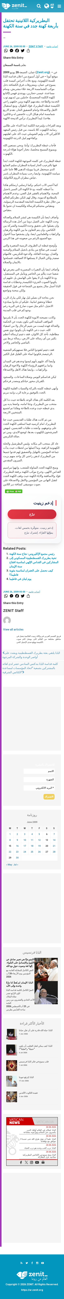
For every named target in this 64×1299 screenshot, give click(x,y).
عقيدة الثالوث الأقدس (28, 1093)
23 (17, 852)
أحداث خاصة (52, 46)
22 (10, 852)
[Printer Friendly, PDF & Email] (13, 491)
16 (17, 846)
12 (39, 840)
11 (32, 840)
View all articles (13, 629)
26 (39, 852)
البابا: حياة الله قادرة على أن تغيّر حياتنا (36, 1030)
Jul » (16, 864)
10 (24, 840)
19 (39, 846)
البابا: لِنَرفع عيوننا (26, 1077)
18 (32, 846)
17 (24, 846)
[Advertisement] (32, 719)
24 (24, 852)
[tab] (19, 1121)
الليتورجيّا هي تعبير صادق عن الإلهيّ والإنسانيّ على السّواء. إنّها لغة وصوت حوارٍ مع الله (20, 962)
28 (54, 852)
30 (17, 857)
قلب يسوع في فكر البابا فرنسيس (34, 1061)
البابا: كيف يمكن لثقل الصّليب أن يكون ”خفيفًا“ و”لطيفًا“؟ (35, 1047)
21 (54, 846)
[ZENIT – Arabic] (18, 6)
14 (54, 840)
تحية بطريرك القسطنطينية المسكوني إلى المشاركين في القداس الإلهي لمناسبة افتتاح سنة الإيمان (33, 562)
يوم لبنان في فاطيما (20, 578)
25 (32, 852)
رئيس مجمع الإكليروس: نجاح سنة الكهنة (32, 553)
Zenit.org (43, 72)
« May (9, 864)
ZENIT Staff (36, 46)
